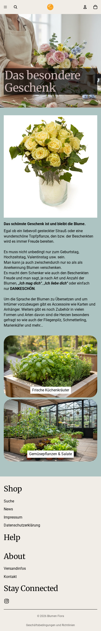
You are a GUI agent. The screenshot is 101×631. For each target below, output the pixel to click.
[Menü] (5, 7)
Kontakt (10, 576)
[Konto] (85, 7)
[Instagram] (6, 601)
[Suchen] (15, 7)
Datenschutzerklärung (22, 525)
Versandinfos (15, 568)
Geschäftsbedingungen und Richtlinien (50, 625)
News (8, 509)
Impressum (13, 517)
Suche (9, 501)
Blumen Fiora (55, 616)
